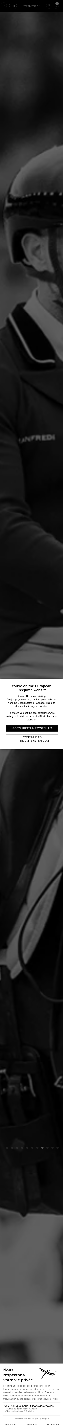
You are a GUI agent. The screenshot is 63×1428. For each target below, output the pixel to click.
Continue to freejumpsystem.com (32, 739)
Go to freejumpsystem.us (32, 728)
